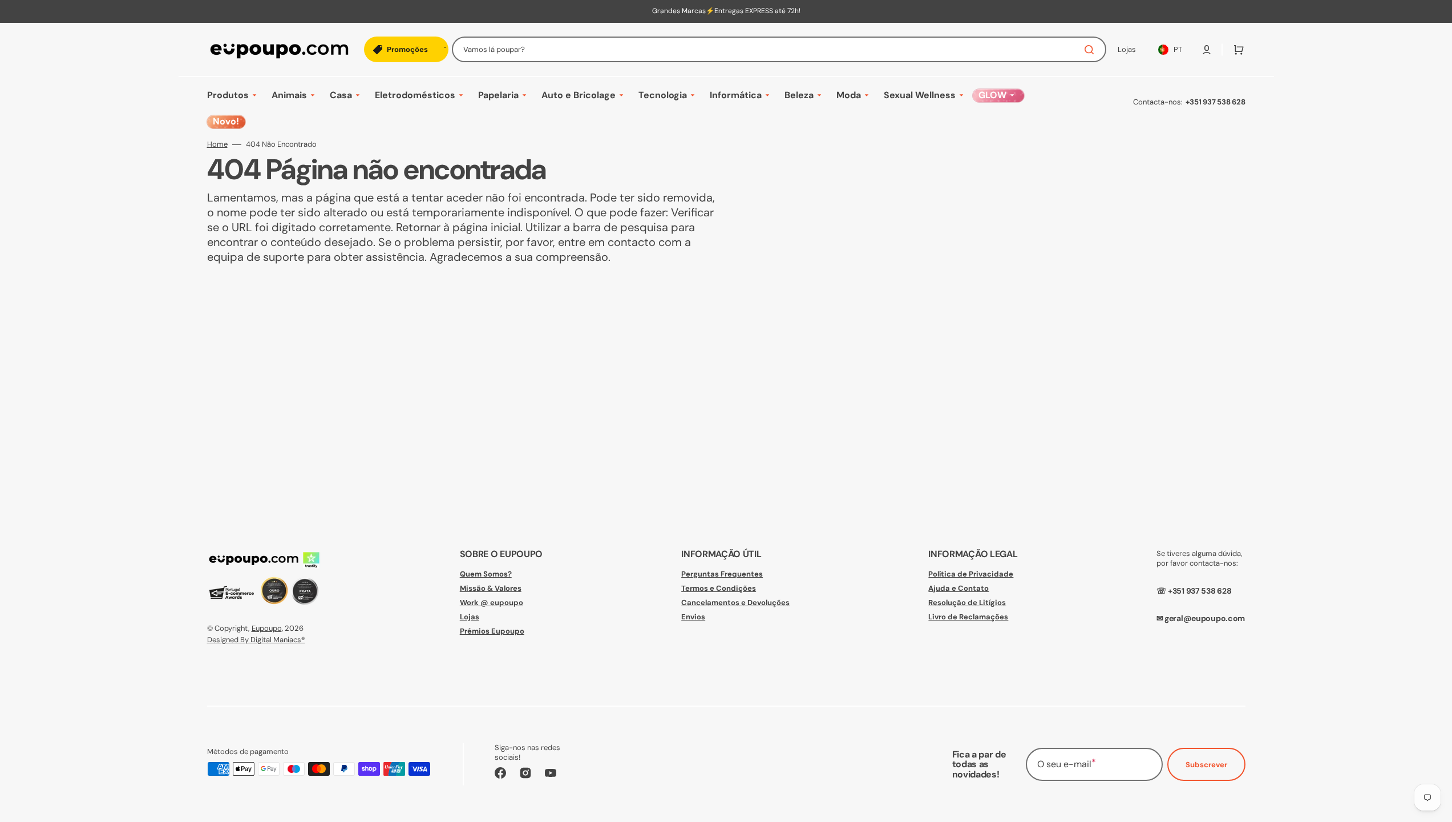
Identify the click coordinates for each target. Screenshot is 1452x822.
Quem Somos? (486, 574)
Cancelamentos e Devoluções (735, 602)
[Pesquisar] (1091, 49)
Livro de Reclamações (968, 617)
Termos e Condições (718, 588)
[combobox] (779, 49)
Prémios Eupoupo (492, 631)
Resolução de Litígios (967, 602)
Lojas (469, 617)
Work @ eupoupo (491, 602)
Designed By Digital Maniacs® (256, 639)
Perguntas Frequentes (722, 574)
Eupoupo (267, 628)
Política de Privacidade (970, 574)
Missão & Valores (490, 588)
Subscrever (1206, 764)
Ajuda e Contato (958, 588)
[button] (1206, 49)
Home (217, 144)
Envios (693, 617)
